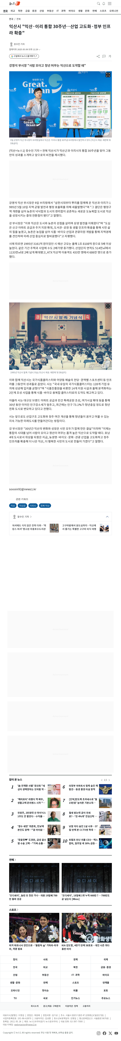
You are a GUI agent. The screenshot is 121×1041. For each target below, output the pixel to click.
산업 (15, 975)
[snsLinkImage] (98, 1032)
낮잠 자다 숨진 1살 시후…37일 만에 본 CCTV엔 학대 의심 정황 (83, 830)
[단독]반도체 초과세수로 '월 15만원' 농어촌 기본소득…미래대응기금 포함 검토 (83, 803)
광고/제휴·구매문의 (51, 1006)
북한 (75, 967)
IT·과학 (76, 975)
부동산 (45, 975)
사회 (45, 959)
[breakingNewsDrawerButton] (103, 3)
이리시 (33, 505)
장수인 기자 (19, 44)
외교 (45, 967)
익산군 (22, 505)
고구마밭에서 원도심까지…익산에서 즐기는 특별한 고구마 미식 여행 (79, 527)
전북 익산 (45, 505)
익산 (13, 505)
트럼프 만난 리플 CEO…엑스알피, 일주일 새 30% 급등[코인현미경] (83, 843)
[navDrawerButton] (109, 3)
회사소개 (35, 1006)
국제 (106, 959)
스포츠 (12, 910)
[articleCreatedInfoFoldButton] (39, 49)
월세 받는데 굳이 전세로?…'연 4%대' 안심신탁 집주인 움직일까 (83, 816)
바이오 (106, 975)
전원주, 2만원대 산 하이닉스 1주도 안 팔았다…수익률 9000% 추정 (32, 816)
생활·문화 (15, 982)
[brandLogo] (14, 3)
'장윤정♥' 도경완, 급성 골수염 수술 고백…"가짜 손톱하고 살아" (32, 843)
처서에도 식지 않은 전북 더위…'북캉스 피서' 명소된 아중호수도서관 (29, 527)
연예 (11, 860)
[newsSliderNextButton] (109, 780)
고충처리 (86, 1006)
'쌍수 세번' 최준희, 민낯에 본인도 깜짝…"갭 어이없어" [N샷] (32, 830)
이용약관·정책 (71, 1006)
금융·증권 (106, 967)
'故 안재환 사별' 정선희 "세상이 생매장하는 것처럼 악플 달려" (32, 789)
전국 (11, 19)
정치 (15, 959)
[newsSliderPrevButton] (101, 780)
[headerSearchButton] (98, 3)
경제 (75, 959)
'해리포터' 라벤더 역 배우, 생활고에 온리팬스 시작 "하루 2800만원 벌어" (31, 803)
